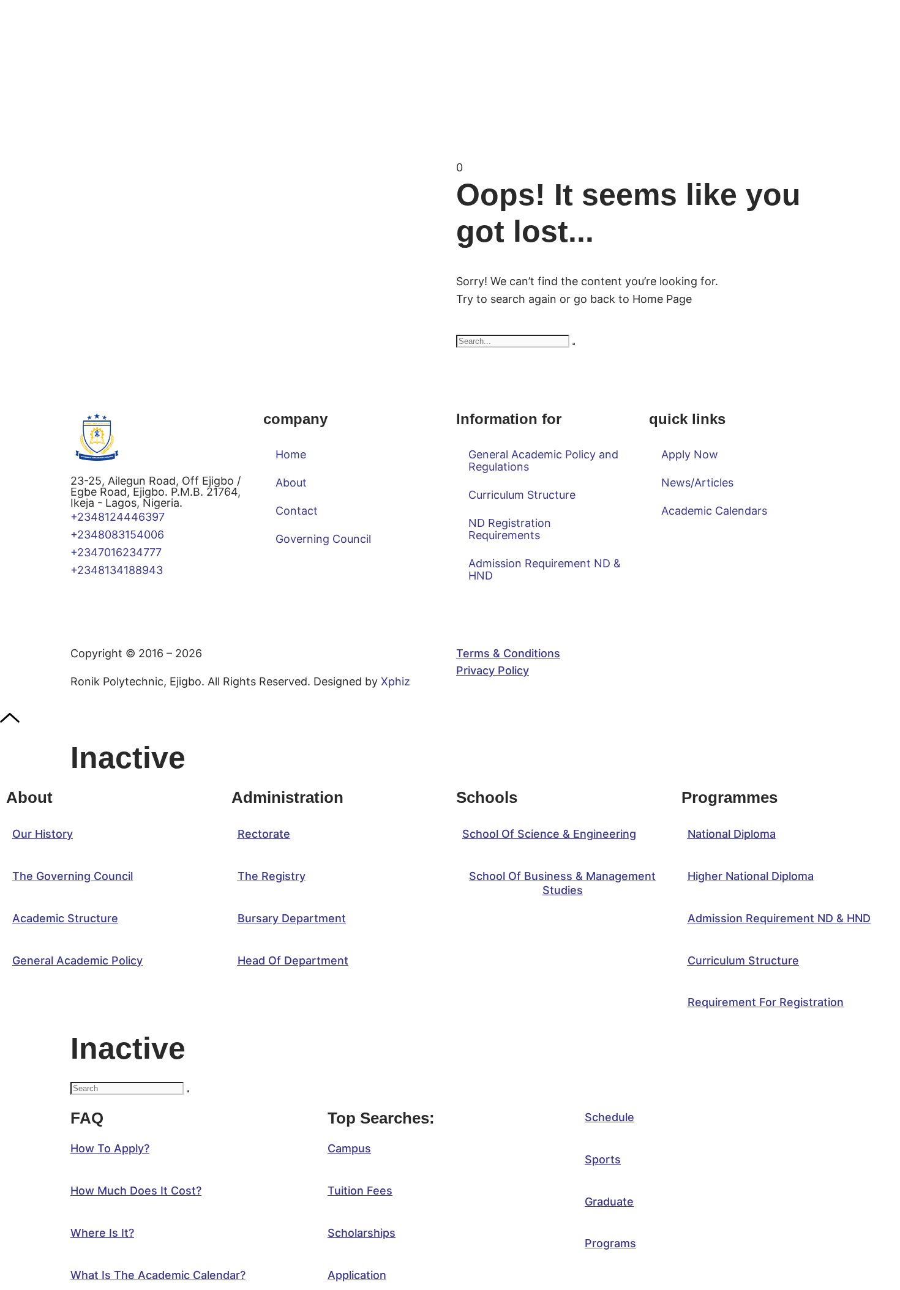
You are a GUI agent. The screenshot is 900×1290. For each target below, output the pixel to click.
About (291, 482)
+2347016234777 (116, 552)
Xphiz (395, 681)
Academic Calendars (714, 510)
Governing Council (323, 538)
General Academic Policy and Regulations (543, 460)
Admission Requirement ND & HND (544, 569)
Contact (297, 510)
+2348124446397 (117, 516)
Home (291, 454)
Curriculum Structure (522, 494)
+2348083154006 (120, 534)
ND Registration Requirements (509, 529)
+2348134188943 (116, 570)
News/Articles (697, 482)
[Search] (573, 344)
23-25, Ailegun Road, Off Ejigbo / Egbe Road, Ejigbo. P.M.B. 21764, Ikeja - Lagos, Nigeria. (155, 491)
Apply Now (689, 454)
